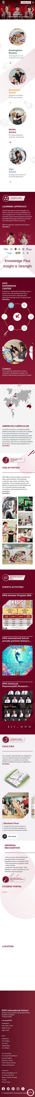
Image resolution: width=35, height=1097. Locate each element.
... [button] (18, 727)
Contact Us (5, 1070)
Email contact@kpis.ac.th (9, 1073)
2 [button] (11, 727)
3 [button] (14, 727)
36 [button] (21, 727)
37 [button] (25, 727)
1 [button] (8, 727)
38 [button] (30, 727)
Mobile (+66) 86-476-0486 (9, 1077)
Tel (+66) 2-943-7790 (8, 1075)
